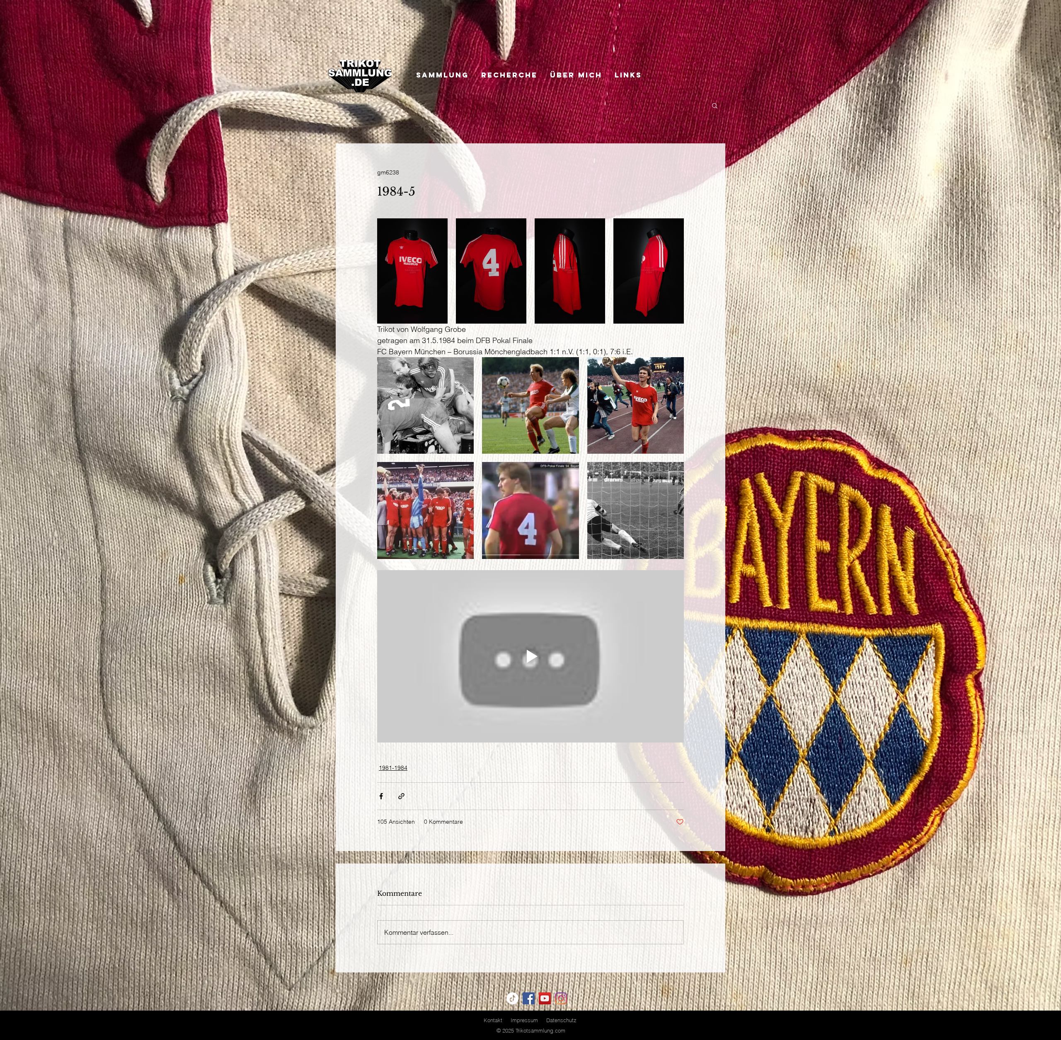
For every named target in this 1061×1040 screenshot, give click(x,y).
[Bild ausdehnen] (412, 271)
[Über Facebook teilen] (381, 796)
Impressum (524, 1020)
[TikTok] (512, 998)
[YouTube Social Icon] (545, 998)
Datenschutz (561, 1020)
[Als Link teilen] (401, 796)
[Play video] (530, 656)
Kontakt (493, 1020)
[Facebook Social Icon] (529, 998)
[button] (715, 105)
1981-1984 (393, 768)
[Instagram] (561, 998)
